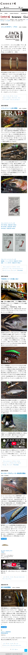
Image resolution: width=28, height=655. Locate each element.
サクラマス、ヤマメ (16, 97)
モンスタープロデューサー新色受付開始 (13, 473)
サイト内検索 (21, 10)
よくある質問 (7, 20)
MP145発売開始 (6, 587)
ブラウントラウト (6, 645)
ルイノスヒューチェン (7, 578)
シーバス (16, 643)
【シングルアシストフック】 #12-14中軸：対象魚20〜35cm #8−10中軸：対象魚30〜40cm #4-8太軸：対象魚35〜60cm (8, 226)
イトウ (4, 577)
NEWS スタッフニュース (6, 13)
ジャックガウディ (6, 99)
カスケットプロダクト (7, 97)
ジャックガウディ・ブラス (9, 27)
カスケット (8, 3)
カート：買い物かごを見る (21, 7)
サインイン (7, 7)
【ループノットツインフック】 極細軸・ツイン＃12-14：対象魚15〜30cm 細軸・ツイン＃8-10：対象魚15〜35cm (11, 261)
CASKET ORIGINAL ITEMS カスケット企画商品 (14, 13)
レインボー (14, 270)
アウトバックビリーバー (7, 266)
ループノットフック (7, 270)
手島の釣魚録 (20, 270)
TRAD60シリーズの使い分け (9, 279)
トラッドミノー (6, 268)
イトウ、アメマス (6, 96)
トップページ (1, 13)
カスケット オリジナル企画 (5, 17)
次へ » (16, 649)
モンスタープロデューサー (20, 577)
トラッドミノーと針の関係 (9, 108)
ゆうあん (5, 464)
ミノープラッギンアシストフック (17, 268)
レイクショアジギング (15, 99)
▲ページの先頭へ (25, 650)
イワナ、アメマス (14, 96)
